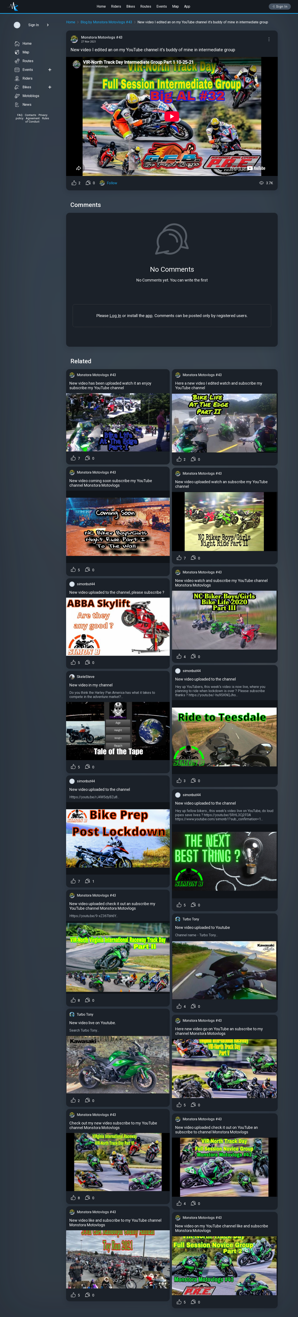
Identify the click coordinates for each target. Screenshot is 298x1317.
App (187, 6)
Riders (116, 6)
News (26, 104)
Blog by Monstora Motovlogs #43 (106, 22)
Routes (145, 6)
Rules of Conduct (37, 120)
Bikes (130, 6)
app (149, 315)
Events (161, 6)
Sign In (282, 6)
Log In (115, 315)
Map (175, 6)
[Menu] (269, 39)
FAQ (19, 115)
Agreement (33, 118)
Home (101, 6)
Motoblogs (30, 96)
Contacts (30, 115)
